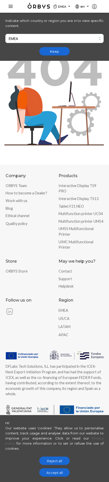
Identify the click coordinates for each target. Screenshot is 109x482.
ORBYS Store (17, 271)
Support (65, 279)
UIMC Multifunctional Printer (76, 245)
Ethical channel (17, 216)
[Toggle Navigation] (11, 6)
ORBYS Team (16, 185)
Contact (65, 271)
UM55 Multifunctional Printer (76, 231)
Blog (9, 208)
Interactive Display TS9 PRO (77, 188)
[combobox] (54, 38)
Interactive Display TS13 (78, 198)
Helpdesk (66, 286)
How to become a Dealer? (26, 193)
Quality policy (16, 223)
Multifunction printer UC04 (81, 213)
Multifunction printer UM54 (81, 221)
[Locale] (97, 6)
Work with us (16, 201)
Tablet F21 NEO (71, 206)
